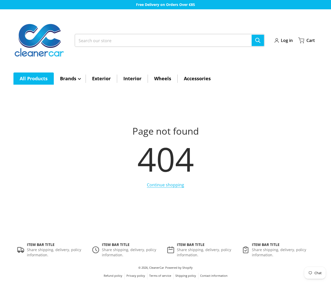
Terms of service (160, 276)
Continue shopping (165, 185)
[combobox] (170, 40)
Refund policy (113, 276)
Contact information (214, 276)
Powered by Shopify (179, 268)
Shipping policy (185, 276)
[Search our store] (258, 40)
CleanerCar (156, 268)
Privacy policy (135, 276)
